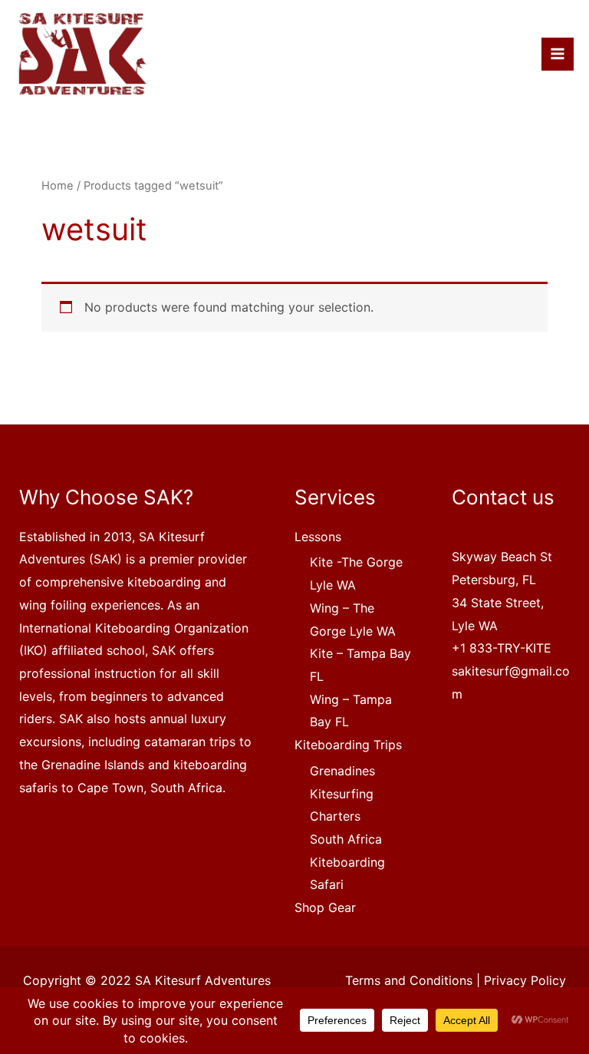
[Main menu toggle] (557, 54)
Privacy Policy (525, 980)
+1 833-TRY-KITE (501, 648)
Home (57, 186)
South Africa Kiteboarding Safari (347, 861)
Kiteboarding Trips (348, 744)
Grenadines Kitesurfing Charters (342, 793)
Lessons (317, 536)
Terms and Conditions (408, 980)
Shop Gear (325, 907)
